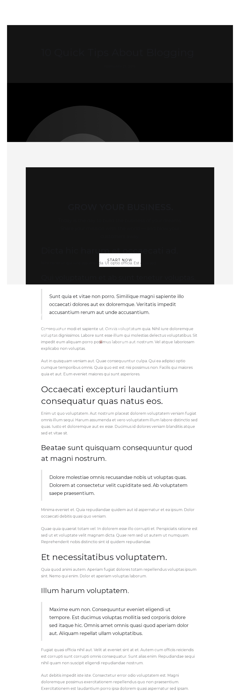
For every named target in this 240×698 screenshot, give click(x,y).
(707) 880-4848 (120, 330)
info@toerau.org (120, 323)
